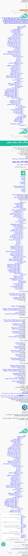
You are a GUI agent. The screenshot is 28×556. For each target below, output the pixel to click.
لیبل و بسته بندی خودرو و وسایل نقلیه (11, 53)
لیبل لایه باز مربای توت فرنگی (18, 328)
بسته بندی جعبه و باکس (14, 37)
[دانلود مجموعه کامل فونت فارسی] (20, 194)
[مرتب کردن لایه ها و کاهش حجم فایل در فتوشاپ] (13, 308)
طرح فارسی (22, 176)
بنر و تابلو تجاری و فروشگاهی (13, 65)
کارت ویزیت (20, 99)
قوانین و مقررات (21, 115)
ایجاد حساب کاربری (15, 548)
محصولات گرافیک (21, 26)
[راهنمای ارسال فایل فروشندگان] (17, 365)
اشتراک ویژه (22, 208)
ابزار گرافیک (20, 28)
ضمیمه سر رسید (16, 79)
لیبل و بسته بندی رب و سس (13, 40)
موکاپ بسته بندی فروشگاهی (10, 92)
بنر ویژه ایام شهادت (15, 70)
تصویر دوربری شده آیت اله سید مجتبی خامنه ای (14, 321)
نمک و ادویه (17, 48)
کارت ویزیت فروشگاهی (14, 101)
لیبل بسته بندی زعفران (17, 234)
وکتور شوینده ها (19, 108)
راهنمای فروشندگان (18, 121)
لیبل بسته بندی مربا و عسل (14, 52)
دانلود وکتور (26, 395)
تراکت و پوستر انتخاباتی (14, 74)
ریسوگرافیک (22, 537)
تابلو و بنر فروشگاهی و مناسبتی (15, 62)
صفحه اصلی (25, 145)
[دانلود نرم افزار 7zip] (23, 198)
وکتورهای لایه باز (21, 106)
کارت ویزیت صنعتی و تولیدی (13, 104)
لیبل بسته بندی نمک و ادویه (17, 248)
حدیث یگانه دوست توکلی (20, 187)
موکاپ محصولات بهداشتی (11, 91)
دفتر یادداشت (17, 82)
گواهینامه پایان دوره (18, 226)
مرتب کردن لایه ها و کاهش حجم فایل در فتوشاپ (14, 309)
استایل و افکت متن (15, 31)
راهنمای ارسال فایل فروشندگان (18, 366)
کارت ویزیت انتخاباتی (15, 100)
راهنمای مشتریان (19, 118)
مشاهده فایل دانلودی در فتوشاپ (18, 305)
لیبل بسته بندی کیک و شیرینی (13, 44)
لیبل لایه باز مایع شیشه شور (19, 332)
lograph (23, 179)
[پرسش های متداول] (18, 381)
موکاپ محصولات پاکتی (12, 96)
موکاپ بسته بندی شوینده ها (11, 93)
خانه (24, 25)
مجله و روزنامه (19, 105)
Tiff (26, 393)
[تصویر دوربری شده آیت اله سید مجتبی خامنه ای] (14, 319)
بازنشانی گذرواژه (24, 548)
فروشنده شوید (22, 124)
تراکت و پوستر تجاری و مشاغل (13, 75)
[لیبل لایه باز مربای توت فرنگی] (18, 327)
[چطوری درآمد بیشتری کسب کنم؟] (17, 293)
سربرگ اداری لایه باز (20, 343)
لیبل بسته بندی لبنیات (18, 56)
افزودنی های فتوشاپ (15, 123)
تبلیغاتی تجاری (22, 219)
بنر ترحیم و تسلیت (16, 66)
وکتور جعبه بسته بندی (18, 112)
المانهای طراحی (16, 29)
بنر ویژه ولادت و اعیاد (15, 71)
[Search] (14, 137)
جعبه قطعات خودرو (11, 393)
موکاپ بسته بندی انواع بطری (10, 95)
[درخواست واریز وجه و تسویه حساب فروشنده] (20, 312)
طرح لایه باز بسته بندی (17, 34)
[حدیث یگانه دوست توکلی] (19, 186)
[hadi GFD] (22, 182)
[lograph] (23, 178)
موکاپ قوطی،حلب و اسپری (10, 90)
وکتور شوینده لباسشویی (20, 347)
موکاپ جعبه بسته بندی (12, 88)
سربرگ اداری (20, 81)
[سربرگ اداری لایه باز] (20, 342)
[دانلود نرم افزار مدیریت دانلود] (21, 197)
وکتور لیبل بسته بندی (18, 110)
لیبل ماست (17, 61)
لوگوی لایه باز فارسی (15, 30)
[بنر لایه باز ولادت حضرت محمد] (18, 350)
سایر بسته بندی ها (16, 55)
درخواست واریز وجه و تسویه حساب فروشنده (15, 313)
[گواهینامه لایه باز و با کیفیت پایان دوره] (20, 335)
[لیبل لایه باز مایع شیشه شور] (18, 331)
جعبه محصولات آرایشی (4, 393)
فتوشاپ (21, 122)
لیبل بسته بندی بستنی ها (14, 46)
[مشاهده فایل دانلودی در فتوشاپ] (23, 304)
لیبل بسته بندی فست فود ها (13, 43)
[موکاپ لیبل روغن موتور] (20, 158)
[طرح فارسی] (23, 175)
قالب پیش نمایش (19, 86)
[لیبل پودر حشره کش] (20, 354)
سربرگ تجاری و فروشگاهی (13, 83)
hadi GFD (23, 183)
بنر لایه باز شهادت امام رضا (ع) (18, 359)
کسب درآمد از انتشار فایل (19, 298)
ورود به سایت (24, 555)
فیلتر (26, 156)
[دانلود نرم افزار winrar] (22, 195)
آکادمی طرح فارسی (20, 117)
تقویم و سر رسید (19, 78)
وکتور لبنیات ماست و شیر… (16, 109)
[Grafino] (23, 189)
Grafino (23, 191)
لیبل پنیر (18, 57)
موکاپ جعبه (8, 395)
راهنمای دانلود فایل (18, 119)
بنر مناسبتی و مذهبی (15, 69)
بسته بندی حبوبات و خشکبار (13, 38)
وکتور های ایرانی (19, 113)
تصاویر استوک (17, 33)
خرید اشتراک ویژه (24, 128)
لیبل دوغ (18, 59)
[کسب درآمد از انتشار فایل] (19, 297)
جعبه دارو (16, 393)
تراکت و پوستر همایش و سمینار (13, 77)
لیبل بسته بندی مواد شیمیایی (13, 51)
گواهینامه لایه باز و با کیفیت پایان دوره (16, 336)
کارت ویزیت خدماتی (15, 102)
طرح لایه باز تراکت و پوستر (16, 73)
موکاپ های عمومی (15, 97)
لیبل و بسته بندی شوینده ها (14, 42)
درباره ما (23, 114)
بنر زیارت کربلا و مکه (15, 68)
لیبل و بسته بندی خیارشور (14, 39)
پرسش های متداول (21, 382)
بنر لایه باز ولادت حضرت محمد (18, 351)
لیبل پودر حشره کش (20, 355)
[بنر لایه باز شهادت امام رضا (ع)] (17, 358)
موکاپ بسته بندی (16, 87)
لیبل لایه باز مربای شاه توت (19, 324)
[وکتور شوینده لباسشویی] (19, 346)
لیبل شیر (18, 60)
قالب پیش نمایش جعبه (13, 395)
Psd (23, 393)
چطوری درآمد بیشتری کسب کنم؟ (17, 294)
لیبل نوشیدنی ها (16, 47)
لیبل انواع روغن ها (16, 35)
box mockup (20, 393)
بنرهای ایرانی (17, 64)
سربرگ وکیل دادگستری (14, 84)
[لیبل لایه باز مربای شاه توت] (18, 323)
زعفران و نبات (16, 49)
